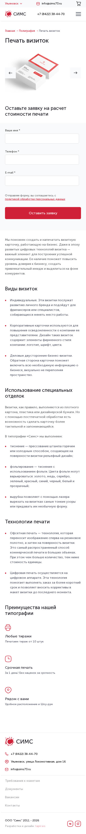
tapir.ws (40, 826)
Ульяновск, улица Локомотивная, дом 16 (38, 761)
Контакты (12, 805)
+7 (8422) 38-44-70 (51, 14)
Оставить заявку (43, 213)
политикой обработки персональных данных (35, 199)
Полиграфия (27, 31)
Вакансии (12, 797)
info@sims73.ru (52, 3)
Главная (10, 31)
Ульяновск (11, 3)
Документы (14, 789)
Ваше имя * (12, 130)
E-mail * (10, 172)
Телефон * (12, 151)
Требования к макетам (22, 781)
